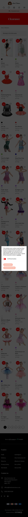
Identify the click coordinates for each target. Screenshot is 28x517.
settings (19, 255)
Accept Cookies (8, 264)
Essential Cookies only (9, 267)
